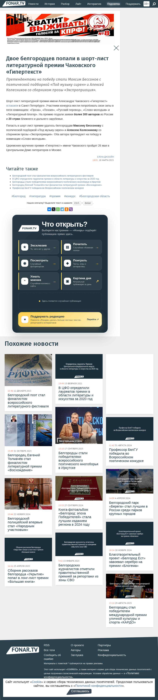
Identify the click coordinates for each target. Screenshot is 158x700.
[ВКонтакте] (49, 209)
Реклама (103, 650)
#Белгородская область (94, 196)
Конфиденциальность (112, 655)
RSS (47, 645)
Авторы (76, 650)
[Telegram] (62, 209)
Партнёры (104, 645)
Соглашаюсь (80, 691)
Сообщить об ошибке (52, 657)
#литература (37, 196)
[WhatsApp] (58, 209)
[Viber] (71, 209)
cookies (72, 669)
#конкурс (70, 196)
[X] (53, 209)
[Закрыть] (116, 48)
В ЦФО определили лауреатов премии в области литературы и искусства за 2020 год (55, 178)
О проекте (77, 645)
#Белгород (19, 196)
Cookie (36, 682)
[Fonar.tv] (13, 3)
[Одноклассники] (66, 209)
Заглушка (77, 655)
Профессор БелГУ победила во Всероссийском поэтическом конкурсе (48, 188)
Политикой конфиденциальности (98, 686)
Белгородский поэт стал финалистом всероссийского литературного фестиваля (53, 175)
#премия (54, 196)
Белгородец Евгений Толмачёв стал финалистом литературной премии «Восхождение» (57, 185)
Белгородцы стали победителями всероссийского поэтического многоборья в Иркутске (56, 181)
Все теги (49, 650)
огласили (12, 105)
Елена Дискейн (105, 156)
